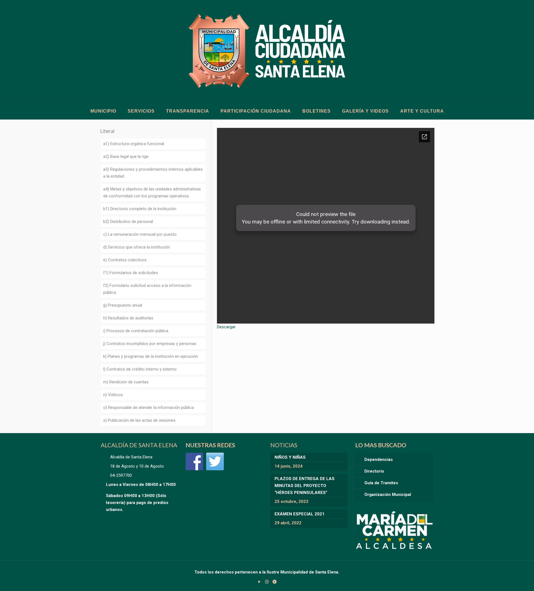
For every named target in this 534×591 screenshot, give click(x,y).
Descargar (226, 326)
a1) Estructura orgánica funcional (133, 143)
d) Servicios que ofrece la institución (136, 247)
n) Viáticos (113, 394)
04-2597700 (121, 475)
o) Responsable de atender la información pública (148, 407)
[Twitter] (215, 461)
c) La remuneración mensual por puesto (140, 234)
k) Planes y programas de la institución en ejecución (150, 356)
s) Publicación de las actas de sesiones (139, 420)
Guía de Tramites (381, 482)
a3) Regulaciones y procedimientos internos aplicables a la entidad (153, 173)
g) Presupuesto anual (122, 305)
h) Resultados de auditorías (128, 318)
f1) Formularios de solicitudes (130, 272)
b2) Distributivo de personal (128, 221)
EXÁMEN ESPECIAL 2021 (300, 513)
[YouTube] (259, 581)
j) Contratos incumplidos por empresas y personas (149, 343)
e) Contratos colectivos (125, 259)
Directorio (374, 471)
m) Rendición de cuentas (126, 381)
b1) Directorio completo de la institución (139, 208)
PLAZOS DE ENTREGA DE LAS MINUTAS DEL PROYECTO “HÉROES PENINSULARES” (305, 485)
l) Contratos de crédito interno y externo (140, 369)
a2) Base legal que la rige (126, 156)
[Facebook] (194, 461)
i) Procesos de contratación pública (135, 330)
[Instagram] (267, 581)
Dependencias (378, 459)
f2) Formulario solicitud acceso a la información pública (147, 289)
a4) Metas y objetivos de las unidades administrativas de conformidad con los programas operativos (152, 192)
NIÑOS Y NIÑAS (290, 457)
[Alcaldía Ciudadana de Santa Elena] (267, 51)
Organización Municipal (387, 494)
